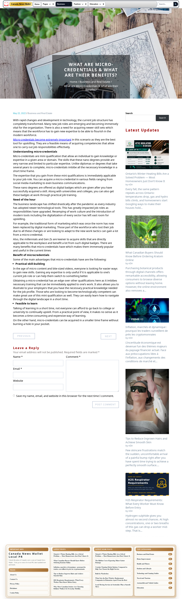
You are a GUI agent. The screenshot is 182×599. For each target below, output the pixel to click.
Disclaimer (13, 588)
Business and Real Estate (40, 113)
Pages (45, 4)
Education (94, 4)
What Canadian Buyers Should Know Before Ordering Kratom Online (144, 256)
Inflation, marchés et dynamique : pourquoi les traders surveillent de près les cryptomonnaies (147, 330)
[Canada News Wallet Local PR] (6, 4)
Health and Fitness (143, 564)
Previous (24, 336)
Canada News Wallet (21, 4)
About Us (13, 575)
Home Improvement (144, 559)
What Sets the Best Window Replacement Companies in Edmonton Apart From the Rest (111, 579)
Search (129, 113)
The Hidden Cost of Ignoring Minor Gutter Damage (110, 561)
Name (18, 357)
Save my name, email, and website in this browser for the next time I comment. (65, 396)
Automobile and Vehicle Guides (147, 583)
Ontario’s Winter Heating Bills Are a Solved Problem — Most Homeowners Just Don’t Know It (147, 177)
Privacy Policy (14, 584)
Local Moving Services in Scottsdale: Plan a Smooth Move (112, 586)
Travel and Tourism (143, 578)
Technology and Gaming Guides (148, 573)
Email (17, 369)
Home (37, 4)
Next (108, 336)
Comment (73, 357)
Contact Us (14, 579)
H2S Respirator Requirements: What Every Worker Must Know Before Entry (145, 503)
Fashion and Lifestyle (144, 569)
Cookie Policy (14, 593)
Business (61, 4)
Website (18, 381)
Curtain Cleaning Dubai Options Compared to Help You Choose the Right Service (111, 568)
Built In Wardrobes (102, 573)
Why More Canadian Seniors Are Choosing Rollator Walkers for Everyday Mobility (68, 588)
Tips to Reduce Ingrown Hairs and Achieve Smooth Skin (146, 440)
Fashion (77, 4)
